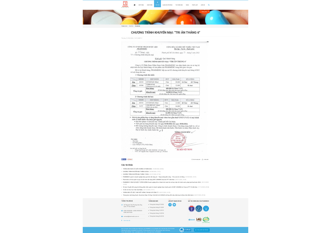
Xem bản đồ (127, 220)
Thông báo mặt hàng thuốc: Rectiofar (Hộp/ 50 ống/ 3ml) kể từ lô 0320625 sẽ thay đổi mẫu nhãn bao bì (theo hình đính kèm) (164, 195)
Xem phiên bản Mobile (202, 229)
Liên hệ (203, 5)
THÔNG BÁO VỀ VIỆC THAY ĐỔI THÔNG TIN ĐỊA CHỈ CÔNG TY (146, 192)
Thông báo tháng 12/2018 (157, 213)
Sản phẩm (149, 5)
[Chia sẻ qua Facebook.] (124, 159)
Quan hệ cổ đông (167, 5)
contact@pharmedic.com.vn (131, 216)
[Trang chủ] (134, 3)
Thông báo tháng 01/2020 (157, 207)
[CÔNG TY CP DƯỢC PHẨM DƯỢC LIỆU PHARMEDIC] (125, 5)
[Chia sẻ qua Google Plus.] (131, 159)
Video (187, 5)
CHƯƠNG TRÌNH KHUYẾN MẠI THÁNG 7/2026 (142, 174)
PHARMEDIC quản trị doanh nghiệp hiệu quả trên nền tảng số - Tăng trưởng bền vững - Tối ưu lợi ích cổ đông (159, 177)
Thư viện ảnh (179, 5)
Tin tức (157, 5)
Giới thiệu (141, 5)
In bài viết (206, 159)
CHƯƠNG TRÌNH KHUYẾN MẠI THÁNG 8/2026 (142, 171)
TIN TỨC (131, 26)
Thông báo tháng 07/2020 (157, 204)
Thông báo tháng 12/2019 (157, 210)
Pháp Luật (195, 5)
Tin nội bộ (137, 26)
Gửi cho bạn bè (196, 159)
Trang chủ (124, 26)
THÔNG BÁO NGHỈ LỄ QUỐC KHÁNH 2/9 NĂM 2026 (143, 169)
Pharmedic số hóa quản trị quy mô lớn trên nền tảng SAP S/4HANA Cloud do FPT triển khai (154, 179)
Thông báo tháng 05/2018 (157, 216)
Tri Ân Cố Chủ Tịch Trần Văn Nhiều (138, 190)
